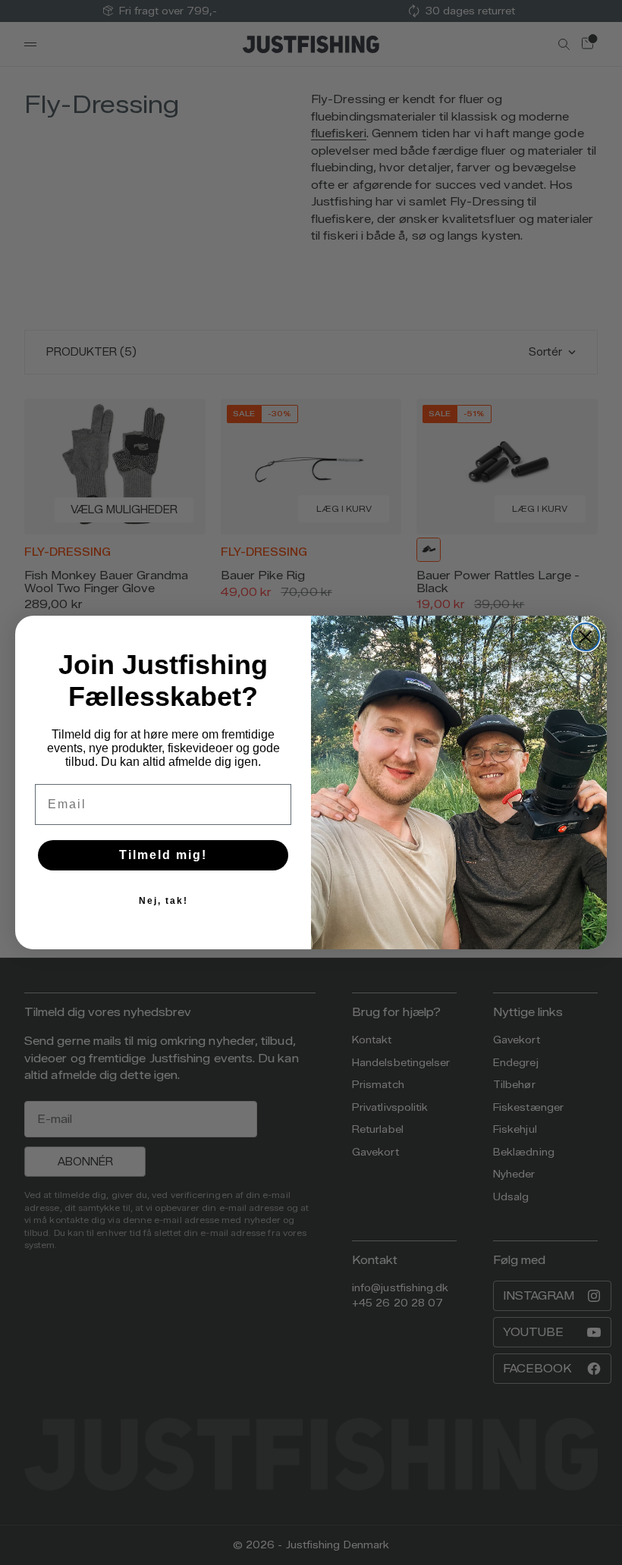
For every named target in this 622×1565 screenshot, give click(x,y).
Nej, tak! (163, 900)
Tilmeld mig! (163, 854)
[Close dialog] (585, 637)
